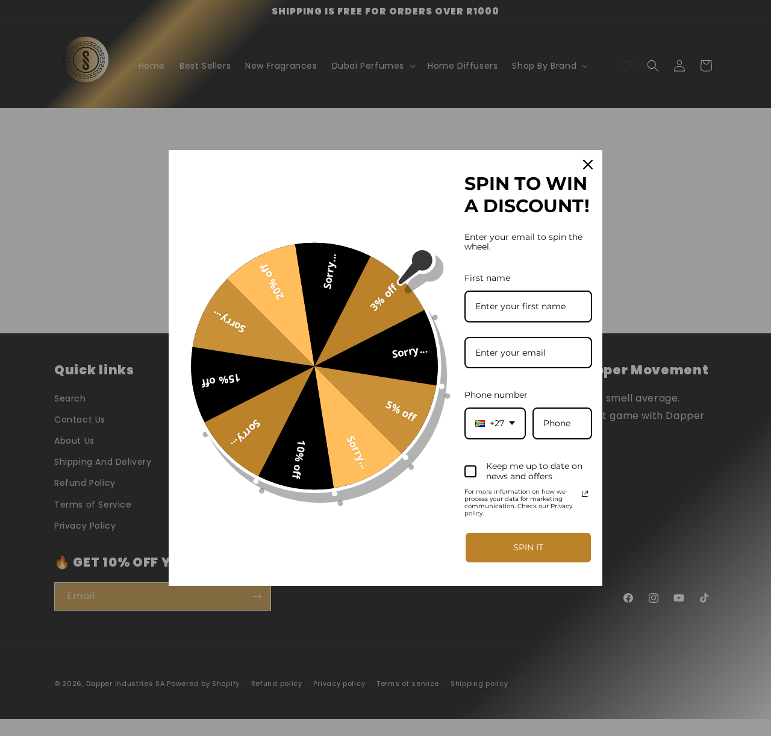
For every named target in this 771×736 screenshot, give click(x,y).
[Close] (587, 164)
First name (487, 277)
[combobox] (495, 423)
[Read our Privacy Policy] (585, 493)
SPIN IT (528, 547)
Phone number (496, 394)
